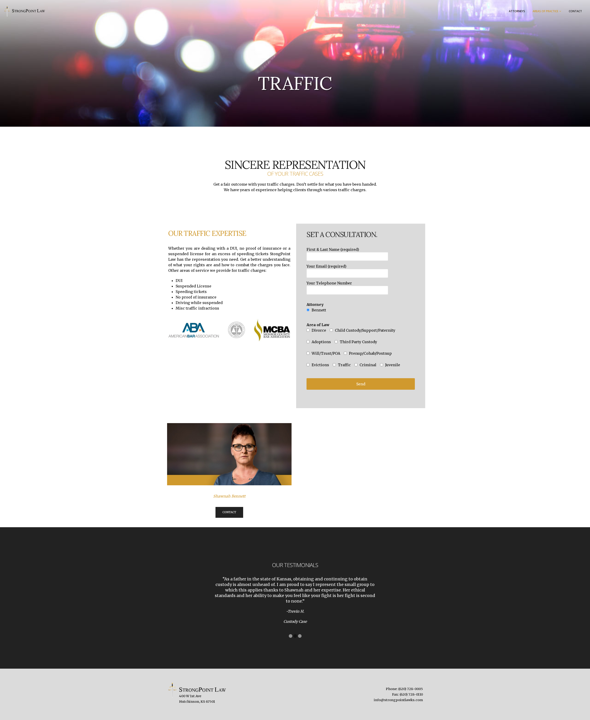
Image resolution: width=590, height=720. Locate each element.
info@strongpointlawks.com (398, 700)
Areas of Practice (545, 11)
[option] (295, 600)
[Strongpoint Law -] (24, 11)
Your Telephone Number (329, 283)
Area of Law (318, 324)
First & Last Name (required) (333, 249)
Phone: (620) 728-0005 (404, 689)
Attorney (315, 304)
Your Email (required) (326, 266)
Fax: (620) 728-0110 (407, 694)
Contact (575, 11)
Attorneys (517, 11)
